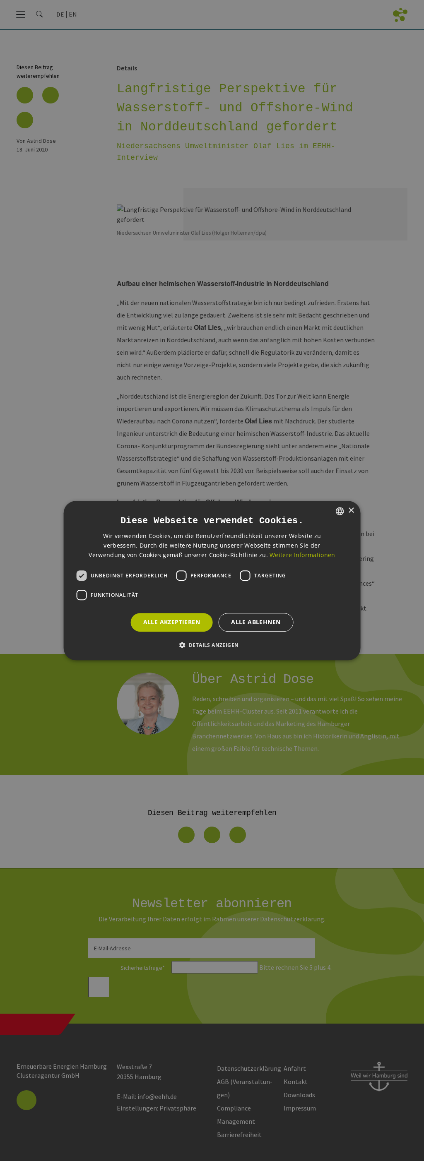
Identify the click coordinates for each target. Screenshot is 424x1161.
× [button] (351, 510)
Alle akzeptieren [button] (171, 622)
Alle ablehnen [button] (255, 622)
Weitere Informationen (302, 555)
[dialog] (212, 581)
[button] (212, 645)
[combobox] (339, 511)
